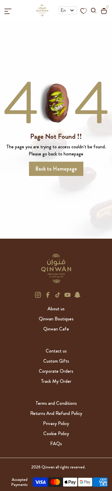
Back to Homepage (56, 169)
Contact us (56, 350)
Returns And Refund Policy (56, 413)
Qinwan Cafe (56, 328)
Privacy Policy (56, 423)
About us (56, 308)
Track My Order (56, 381)
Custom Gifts (56, 361)
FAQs (56, 443)
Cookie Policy (56, 433)
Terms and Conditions (56, 403)
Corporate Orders (56, 371)
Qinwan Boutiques (56, 318)
